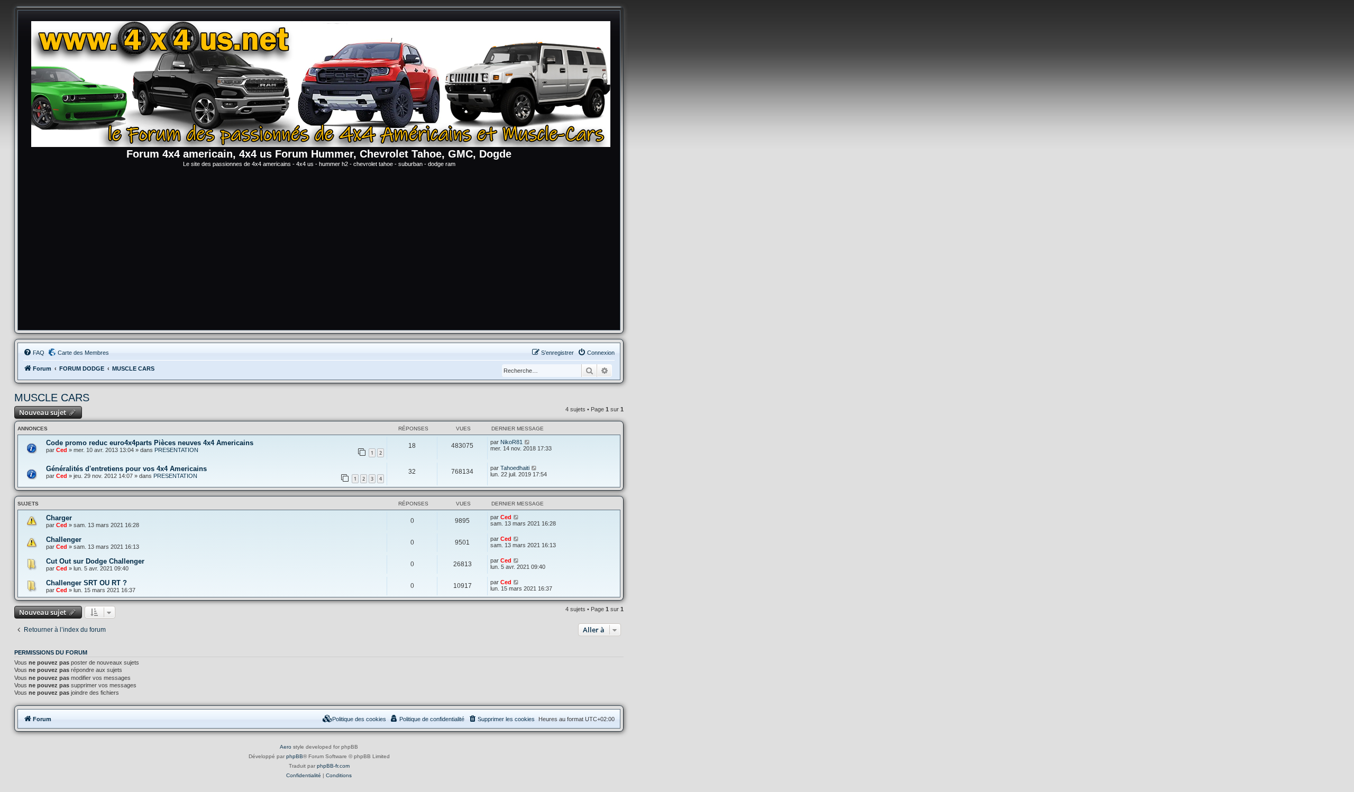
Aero (285, 747)
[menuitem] (33, 352)
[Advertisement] (319, 251)
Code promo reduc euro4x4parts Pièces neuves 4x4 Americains (149, 443)
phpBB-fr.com (333, 766)
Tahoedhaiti (514, 468)
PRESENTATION (176, 450)
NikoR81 (511, 442)
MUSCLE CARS (51, 397)
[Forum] (324, 82)
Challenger (63, 540)
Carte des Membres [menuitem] (83, 352)
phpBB (294, 756)
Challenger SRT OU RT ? (86, 583)
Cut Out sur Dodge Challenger (95, 561)
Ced (61, 450)
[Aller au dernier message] (527, 442)
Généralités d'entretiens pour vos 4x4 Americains (126, 469)
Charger (59, 518)
